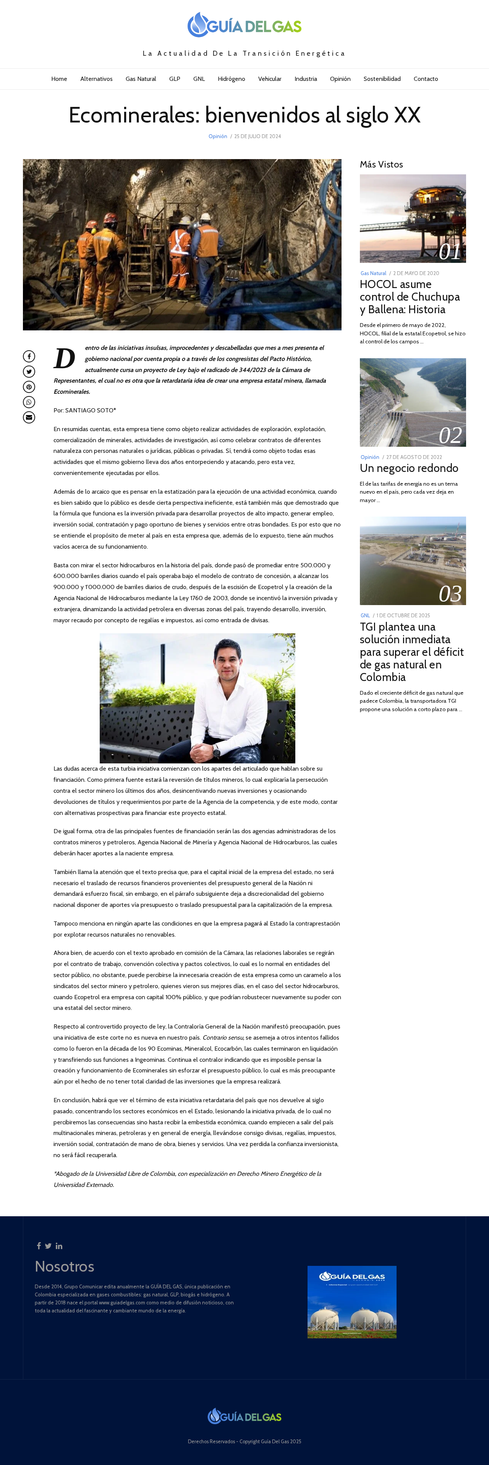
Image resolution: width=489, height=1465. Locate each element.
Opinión (340, 78)
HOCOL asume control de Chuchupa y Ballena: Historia (410, 296)
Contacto (426, 78)
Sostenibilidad (382, 78)
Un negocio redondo (409, 468)
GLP (174, 78)
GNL (199, 78)
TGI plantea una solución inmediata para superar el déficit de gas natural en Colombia (412, 652)
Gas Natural (141, 78)
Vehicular (270, 78)
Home (59, 78)
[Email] (29, 417)
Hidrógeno (231, 78)
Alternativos (96, 78)
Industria (306, 78)
